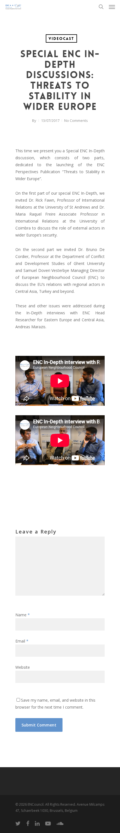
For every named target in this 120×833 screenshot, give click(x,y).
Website (22, 667)
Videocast (61, 38)
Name (22, 614)
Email (21, 641)
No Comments (76, 120)
